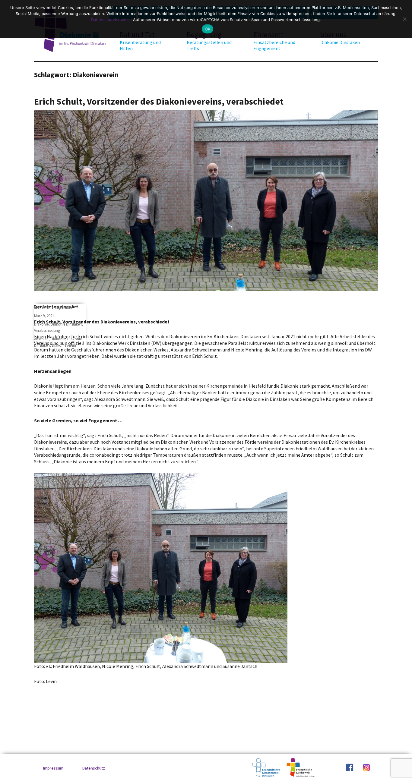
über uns (340, 37)
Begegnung (209, 40)
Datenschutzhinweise (111, 19)
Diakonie (41, 324)
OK (208, 29)
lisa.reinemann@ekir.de (53, 307)
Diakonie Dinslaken (66, 324)
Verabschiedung (47, 330)
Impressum (53, 768)
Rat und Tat (140, 40)
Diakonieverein (64, 345)
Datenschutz (93, 768)
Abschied (41, 339)
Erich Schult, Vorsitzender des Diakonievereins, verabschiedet (159, 101)
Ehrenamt (274, 40)
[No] (404, 19)
